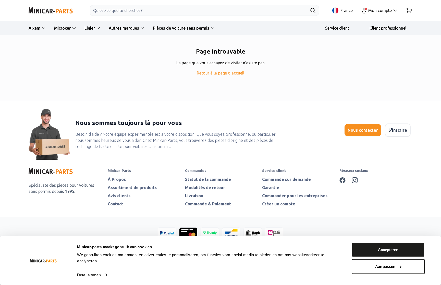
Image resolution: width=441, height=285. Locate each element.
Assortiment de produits (132, 187)
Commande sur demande (286, 179)
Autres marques (124, 28)
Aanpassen (385, 266)
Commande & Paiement (208, 204)
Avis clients (119, 195)
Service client (337, 28)
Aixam (34, 28)
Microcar (62, 28)
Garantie (270, 187)
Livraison (194, 195)
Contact (115, 204)
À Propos (117, 179)
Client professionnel (388, 28)
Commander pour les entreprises (294, 195)
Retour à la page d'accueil (220, 73)
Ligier (89, 28)
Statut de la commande (208, 179)
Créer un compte (278, 204)
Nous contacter (363, 130)
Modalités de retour (205, 187)
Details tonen (89, 275)
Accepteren (388, 249)
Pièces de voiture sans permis (181, 28)
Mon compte (380, 10)
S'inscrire (397, 130)
